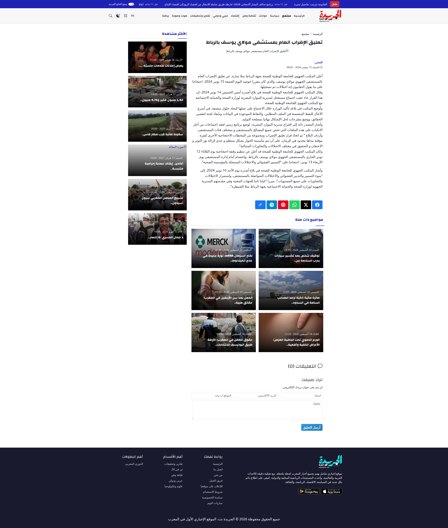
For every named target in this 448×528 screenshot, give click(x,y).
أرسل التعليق (311, 427)
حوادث (263, 15)
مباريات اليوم (215, 503)
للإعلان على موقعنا (212, 486)
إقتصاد (235, 15)
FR (132, 15)
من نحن (218, 475)
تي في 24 (177, 469)
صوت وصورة (179, 15)
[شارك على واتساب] (294, 204)
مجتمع (286, 15)
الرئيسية (299, 15)
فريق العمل (216, 480)
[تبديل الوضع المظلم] (118, 15)
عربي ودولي (220, 15)
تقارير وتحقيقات (200, 15)
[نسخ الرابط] (260, 204)
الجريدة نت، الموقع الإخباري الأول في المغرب (201, 519)
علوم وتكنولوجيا (173, 486)
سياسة (274, 15)
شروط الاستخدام (213, 492)
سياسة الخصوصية (212, 497)
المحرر (319, 62)
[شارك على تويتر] (306, 204)
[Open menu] (126, 15)
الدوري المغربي (134, 464)
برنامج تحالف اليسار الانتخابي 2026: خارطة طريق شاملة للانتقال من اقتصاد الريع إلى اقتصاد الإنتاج (243, 4)
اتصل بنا (218, 469)
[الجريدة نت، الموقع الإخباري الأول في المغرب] (330, 15)
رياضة (165, 15)
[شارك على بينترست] (283, 204)
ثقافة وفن (249, 15)
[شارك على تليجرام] (272, 204)
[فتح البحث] (110, 15)
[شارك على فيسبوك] (317, 204)
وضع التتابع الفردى (118, 4)
